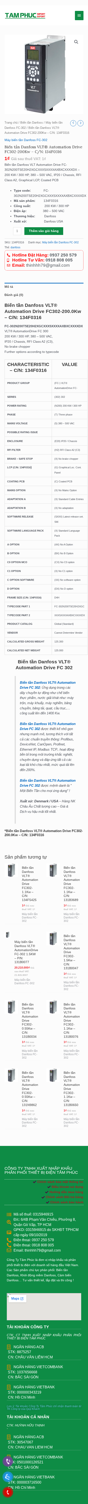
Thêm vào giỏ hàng (44, 231)
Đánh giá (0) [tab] (14, 295)
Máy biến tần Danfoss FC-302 (26, 140)
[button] (76, 42)
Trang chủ (11, 122)
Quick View (11, 918)
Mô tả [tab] (9, 286)
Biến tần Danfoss (31, 122)
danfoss (15, 247)
